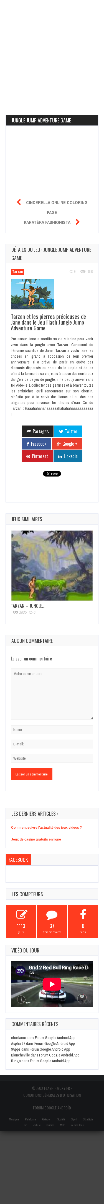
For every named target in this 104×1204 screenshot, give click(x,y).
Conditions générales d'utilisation (52, 1095)
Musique (14, 1119)
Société (61, 1119)
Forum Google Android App (55, 1037)
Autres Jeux (77, 1125)
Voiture (36, 1125)
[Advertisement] (52, 51)
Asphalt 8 (18, 1043)
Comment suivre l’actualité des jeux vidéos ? (46, 828)
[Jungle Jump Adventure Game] (35, 294)
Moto (62, 1125)
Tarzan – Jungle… (27, 606)
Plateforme (30, 1119)
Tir (25, 1125)
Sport (74, 1119)
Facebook (18, 859)
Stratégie (88, 1119)
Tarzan (17, 271)
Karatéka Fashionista (47, 222)
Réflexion (46, 1119)
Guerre (50, 1125)
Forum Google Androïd (52, 1108)
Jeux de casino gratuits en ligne (36, 839)
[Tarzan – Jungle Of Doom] (52, 565)
